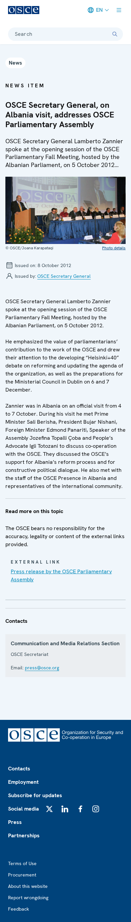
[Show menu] (119, 10)
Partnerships (24, 835)
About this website (28, 886)
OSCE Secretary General (64, 276)
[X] (49, 809)
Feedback (18, 909)
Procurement (22, 875)
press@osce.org (42, 668)
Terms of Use (22, 863)
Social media (23, 808)
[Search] (115, 34)
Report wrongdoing (28, 898)
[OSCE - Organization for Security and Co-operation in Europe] (23, 10)
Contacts (19, 768)
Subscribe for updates (35, 795)
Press (15, 822)
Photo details (114, 248)
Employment (23, 781)
